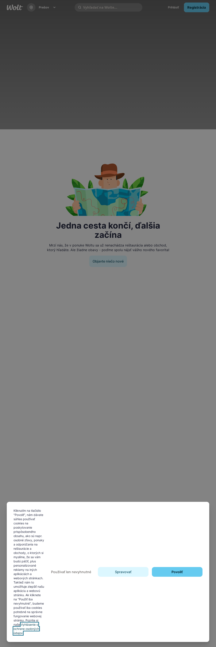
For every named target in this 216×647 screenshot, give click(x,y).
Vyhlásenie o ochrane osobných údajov (26, 629)
